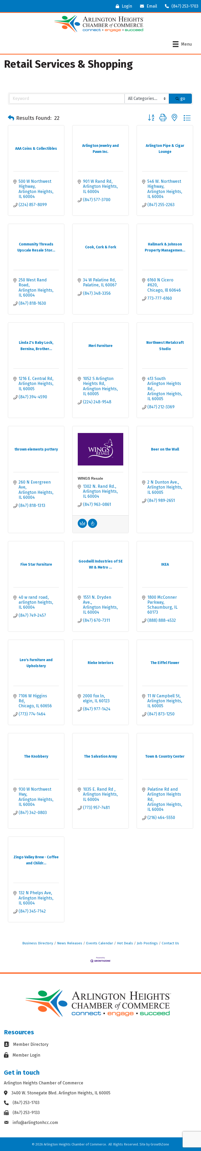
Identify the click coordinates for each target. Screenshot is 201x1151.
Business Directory (37, 943)
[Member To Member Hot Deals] (82, 526)
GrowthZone (159, 1144)
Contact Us (170, 943)
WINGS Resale (90, 478)
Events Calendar (99, 943)
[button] (11, 118)
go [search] (182, 98)
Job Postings (147, 943)
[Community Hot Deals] (92, 526)
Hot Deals (125, 943)
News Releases (69, 943)
